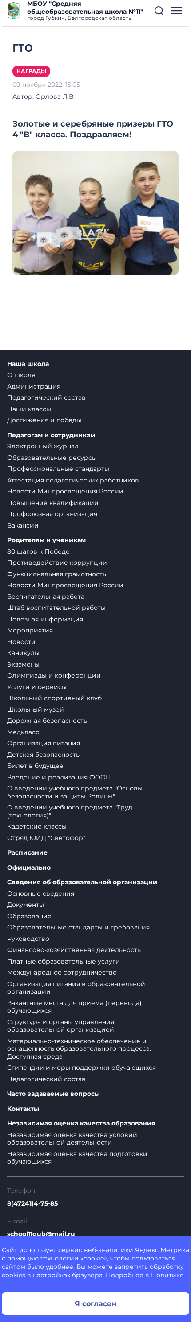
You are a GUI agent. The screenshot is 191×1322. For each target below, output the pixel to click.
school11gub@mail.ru (41, 1234)
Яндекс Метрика (162, 1250)
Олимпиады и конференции (54, 675)
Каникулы (23, 653)
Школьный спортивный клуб (54, 698)
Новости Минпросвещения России (65, 491)
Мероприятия (30, 630)
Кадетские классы (37, 826)
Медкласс (23, 732)
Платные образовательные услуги (63, 961)
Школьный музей (35, 709)
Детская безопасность (43, 755)
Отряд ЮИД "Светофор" (46, 838)
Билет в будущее (35, 766)
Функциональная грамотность (56, 574)
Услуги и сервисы (37, 687)
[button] (159, 10)
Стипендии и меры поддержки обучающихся (81, 1067)
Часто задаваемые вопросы (53, 1094)
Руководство (28, 939)
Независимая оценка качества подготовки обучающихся (77, 1158)
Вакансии (23, 525)
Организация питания (43, 743)
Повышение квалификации (53, 503)
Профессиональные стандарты (58, 469)
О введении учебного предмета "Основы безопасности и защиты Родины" (75, 792)
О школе (21, 375)
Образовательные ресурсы (52, 458)
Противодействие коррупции (57, 563)
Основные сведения (40, 894)
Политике (167, 1275)
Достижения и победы (44, 420)
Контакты (23, 1109)
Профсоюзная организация (52, 514)
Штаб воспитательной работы (56, 608)
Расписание (27, 852)
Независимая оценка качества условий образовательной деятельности (72, 1139)
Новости (21, 642)
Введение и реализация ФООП (59, 777)
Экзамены (23, 664)
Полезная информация (45, 619)
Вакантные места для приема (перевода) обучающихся (74, 1007)
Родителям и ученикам (46, 540)
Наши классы (29, 409)
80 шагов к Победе (38, 551)
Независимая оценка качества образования (81, 1123)
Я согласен (95, 1303)
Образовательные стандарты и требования (78, 927)
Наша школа (28, 364)
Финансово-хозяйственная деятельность (74, 950)
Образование (29, 916)
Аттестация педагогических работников (73, 480)
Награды (31, 71)
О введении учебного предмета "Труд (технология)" (69, 811)
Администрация (33, 386)
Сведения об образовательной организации (82, 882)
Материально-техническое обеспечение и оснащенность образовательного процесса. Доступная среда (79, 1048)
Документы (25, 905)
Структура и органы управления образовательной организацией (60, 1026)
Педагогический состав (46, 397)
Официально (29, 867)
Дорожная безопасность (47, 721)
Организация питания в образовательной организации (76, 988)
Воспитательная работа (45, 597)
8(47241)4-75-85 (32, 1203)
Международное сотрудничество (62, 972)
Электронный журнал (43, 446)
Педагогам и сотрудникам (51, 435)
